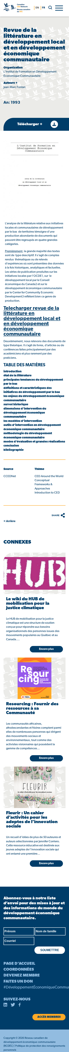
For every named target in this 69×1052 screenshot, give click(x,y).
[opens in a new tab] (5, 1005)
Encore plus (46, 863)
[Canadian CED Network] (16, 8)
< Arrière (9, 521)
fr (43, 7)
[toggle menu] (59, 7)
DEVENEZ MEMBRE (21, 975)
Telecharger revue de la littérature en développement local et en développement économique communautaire (31, 321)
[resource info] (34, 573)
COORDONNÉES (18, 970)
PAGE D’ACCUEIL (19, 964)
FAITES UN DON (18, 981)
